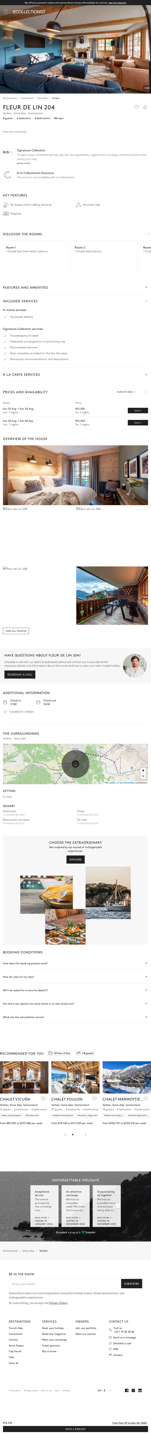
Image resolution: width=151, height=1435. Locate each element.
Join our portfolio (86, 1328)
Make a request (75, 1428)
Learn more (23, 163)
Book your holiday (53, 1328)
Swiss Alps (42, 97)
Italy (11, 1357)
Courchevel (15, 1334)
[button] (75, 764)
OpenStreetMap (127, 782)
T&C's (57, 1390)
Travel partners (51, 1345)
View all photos (16, 630)
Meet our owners (86, 1334)
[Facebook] (126, 1390)
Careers (117, 1355)
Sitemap (66, 1390)
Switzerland (27, 97)
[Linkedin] (140, 1390)
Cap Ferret (15, 1351)
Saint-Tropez (16, 1345)
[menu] (137, 12)
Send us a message (124, 1337)
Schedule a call (19, 674)
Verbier (56, 97)
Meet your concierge (54, 1339)
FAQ (115, 1349)
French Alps (16, 1328)
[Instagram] (133, 1390)
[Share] (145, 107)
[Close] (6, 11)
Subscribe (131, 1283)
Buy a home (49, 1351)
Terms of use (46, 1390)
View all (13, 1363)
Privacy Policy (58, 1303)
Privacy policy (15, 1390)
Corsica (13, 1339)
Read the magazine (54, 1334)
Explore (75, 859)
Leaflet (111, 782)
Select (137, 410)
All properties (10, 97)
